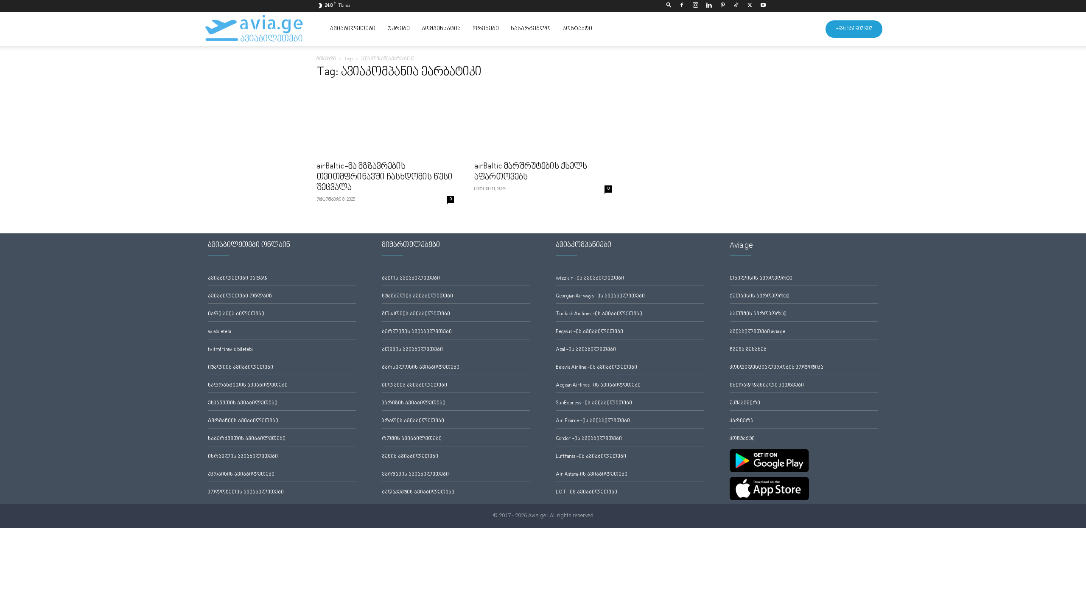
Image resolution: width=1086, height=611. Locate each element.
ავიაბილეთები (352, 28)
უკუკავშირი (745, 403)
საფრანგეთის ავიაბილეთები (248, 385)
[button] (669, 5)
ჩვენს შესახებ (748, 350)
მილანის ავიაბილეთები (414, 385)
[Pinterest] (722, 6)
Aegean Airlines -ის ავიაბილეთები (598, 385)
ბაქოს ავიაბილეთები (411, 278)
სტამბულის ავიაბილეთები (417, 296)
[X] (749, 6)
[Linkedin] (709, 6)
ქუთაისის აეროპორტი (759, 296)
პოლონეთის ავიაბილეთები (246, 492)
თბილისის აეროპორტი (761, 278)
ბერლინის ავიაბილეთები (417, 332)
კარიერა (741, 421)
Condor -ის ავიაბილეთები (589, 439)
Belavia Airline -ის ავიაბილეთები (596, 367)
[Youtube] (763, 6)
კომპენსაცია (441, 28)
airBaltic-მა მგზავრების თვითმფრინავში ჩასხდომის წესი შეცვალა (384, 177)
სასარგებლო (531, 28)
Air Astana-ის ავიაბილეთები (591, 474)
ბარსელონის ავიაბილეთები (420, 367)
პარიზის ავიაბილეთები (413, 403)
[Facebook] (681, 6)
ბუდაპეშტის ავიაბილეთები (418, 492)
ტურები (398, 28)
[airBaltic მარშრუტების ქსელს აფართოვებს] (543, 122)
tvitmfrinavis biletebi (230, 350)
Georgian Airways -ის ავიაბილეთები (600, 296)
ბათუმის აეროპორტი (758, 314)
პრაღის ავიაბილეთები (413, 421)
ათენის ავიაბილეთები (412, 350)
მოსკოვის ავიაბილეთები (416, 314)
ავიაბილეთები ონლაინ (240, 296)
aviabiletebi (219, 332)
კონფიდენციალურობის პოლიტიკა (776, 367)
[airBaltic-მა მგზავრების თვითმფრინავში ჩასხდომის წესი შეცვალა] (385, 122)
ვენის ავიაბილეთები (410, 457)
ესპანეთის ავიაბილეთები (242, 403)
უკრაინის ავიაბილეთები (241, 474)
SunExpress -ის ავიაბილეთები (594, 403)
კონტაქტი (577, 28)
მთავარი (326, 59)
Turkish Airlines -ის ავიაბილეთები (599, 314)
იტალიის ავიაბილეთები (240, 367)
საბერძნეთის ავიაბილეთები (246, 439)
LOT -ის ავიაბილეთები (586, 492)
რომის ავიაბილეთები (412, 439)
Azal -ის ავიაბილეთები (586, 350)
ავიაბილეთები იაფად (238, 278)
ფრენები (486, 28)
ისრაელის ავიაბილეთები (243, 457)
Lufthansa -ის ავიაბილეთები (591, 457)
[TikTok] (736, 6)
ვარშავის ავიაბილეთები (415, 474)
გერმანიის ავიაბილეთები (243, 421)
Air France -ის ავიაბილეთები (593, 421)
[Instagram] (695, 6)
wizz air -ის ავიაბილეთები (590, 278)
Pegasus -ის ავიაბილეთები (589, 332)
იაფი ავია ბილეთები (236, 314)
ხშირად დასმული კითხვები (767, 385)
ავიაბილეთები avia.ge (757, 332)
